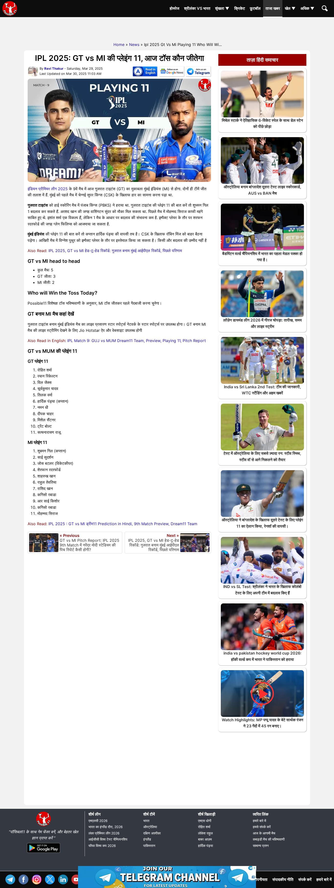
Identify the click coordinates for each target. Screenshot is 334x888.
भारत (146, 821)
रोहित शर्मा (204, 827)
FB (25, 878)
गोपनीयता (260, 879)
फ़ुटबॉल (255, 8)
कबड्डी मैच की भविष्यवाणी (269, 839)
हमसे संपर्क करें (262, 827)
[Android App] (43, 853)
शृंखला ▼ (222, 8)
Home (118, 44)
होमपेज (174, 8)
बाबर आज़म (205, 839)
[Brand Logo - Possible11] (43, 825)
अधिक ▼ (307, 8)
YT (77, 878)
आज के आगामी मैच (264, 833)
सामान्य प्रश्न (261, 846)
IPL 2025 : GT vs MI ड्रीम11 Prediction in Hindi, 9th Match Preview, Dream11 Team (122, 523)
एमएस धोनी (204, 821)
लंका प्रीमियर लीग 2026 (104, 833)
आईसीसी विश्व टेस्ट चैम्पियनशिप (108, 839)
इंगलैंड (147, 839)
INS (38, 878)
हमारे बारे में (259, 821)
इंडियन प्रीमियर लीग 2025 (48, 188)
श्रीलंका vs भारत (197, 8)
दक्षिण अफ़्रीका (152, 833)
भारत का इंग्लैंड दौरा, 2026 (106, 827)
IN (64, 878)
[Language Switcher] (145, 72)
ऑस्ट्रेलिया (150, 827)
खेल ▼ (290, 8)
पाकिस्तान (149, 846)
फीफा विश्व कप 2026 (102, 846)
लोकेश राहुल (205, 833)
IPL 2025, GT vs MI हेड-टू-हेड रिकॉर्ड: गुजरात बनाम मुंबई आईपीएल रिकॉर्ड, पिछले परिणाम (115, 250)
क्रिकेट (239, 8)
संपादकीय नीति (282, 879)
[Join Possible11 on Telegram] (198, 72)
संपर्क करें (305, 879)
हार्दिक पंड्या (205, 846)
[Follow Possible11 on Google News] (171, 72)
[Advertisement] (167, 28)
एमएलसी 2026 (98, 821)
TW (51, 878)
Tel (11, 878)
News (134, 44)
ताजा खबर (273, 8)
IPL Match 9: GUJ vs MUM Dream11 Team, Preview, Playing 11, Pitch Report (136, 340)
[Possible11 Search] (325, 9)
